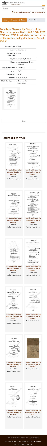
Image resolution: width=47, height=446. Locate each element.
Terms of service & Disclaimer (18, 438)
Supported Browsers (34, 441)
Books (23, 20)
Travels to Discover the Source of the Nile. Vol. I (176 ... (33, 413)
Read (23, 121)
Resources (14, 20)
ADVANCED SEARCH (38, 12)
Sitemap (30, 444)
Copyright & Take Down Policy (15, 441)
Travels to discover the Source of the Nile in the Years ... (14, 316)
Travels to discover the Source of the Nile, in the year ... (33, 364)
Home (5, 20)
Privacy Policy (34, 438)
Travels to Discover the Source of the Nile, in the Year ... (33, 316)
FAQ (15, 444)
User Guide (22, 444)
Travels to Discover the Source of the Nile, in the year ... (14, 172)
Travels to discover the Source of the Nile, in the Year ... (13, 364)
